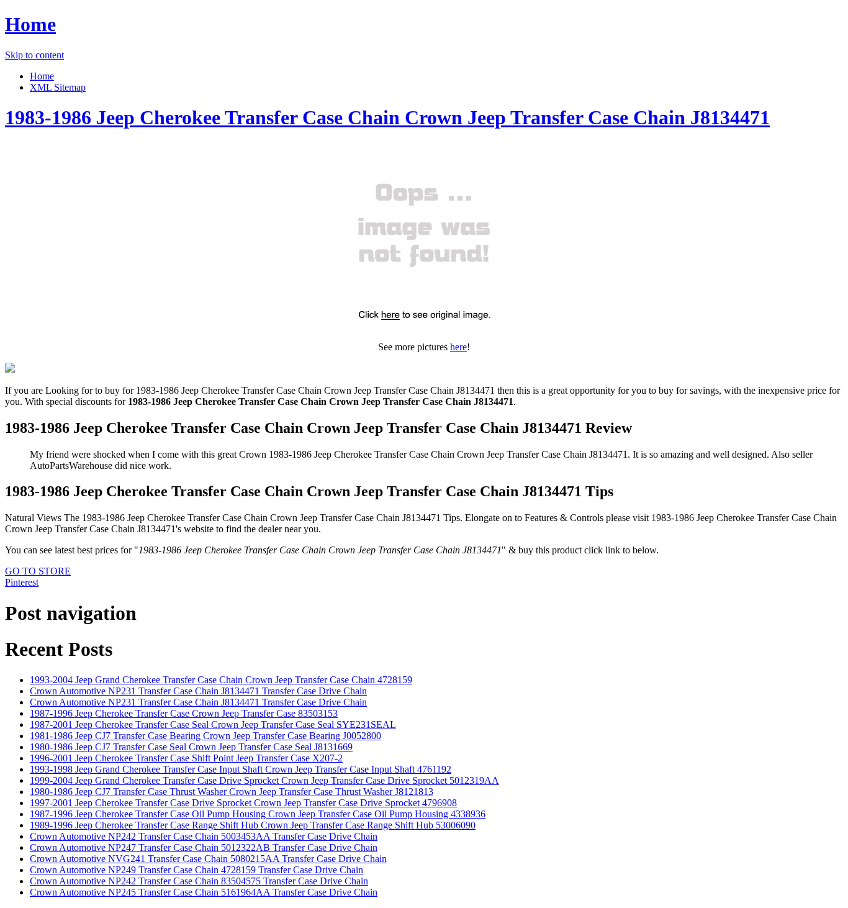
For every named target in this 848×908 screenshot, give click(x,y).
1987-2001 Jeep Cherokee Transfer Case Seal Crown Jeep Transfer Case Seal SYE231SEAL (213, 724)
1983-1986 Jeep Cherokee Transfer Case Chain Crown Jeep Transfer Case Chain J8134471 (387, 117)
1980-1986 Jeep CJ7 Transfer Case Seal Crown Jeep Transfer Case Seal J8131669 (191, 747)
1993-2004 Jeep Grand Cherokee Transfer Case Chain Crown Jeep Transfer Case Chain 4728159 (221, 679)
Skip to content (34, 55)
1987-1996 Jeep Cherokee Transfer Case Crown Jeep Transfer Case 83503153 (184, 713)
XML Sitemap (58, 87)
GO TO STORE (38, 571)
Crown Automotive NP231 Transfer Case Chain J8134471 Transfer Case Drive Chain (198, 691)
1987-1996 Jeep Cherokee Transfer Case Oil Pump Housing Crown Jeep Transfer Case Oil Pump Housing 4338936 (257, 814)
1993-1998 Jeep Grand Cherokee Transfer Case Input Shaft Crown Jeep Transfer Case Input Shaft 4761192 (240, 769)
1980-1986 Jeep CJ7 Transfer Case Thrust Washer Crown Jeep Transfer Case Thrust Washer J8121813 (231, 791)
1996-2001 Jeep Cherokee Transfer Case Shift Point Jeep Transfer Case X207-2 (186, 758)
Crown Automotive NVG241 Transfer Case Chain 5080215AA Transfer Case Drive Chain (208, 858)
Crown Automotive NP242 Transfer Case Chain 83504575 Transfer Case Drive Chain (199, 881)
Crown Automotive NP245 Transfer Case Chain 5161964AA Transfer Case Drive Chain (203, 892)
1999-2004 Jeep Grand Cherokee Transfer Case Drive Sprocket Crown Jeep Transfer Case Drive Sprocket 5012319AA (264, 780)
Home (30, 24)
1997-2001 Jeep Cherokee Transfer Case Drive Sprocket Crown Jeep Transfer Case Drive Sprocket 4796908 (243, 802)
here (458, 347)
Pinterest (21, 582)
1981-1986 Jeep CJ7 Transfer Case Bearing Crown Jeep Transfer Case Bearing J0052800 (205, 735)
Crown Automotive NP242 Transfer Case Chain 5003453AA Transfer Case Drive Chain (203, 836)
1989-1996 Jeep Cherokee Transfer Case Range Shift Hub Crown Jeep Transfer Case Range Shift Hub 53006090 (253, 825)
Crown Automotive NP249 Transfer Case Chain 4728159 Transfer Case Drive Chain (196, 870)
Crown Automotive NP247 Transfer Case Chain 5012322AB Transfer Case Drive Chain (203, 847)
